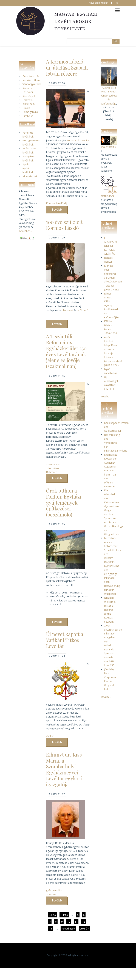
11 (76, 921)
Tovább (59, 211)
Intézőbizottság (31, 80)
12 (84, 921)
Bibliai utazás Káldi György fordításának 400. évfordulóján (111, 305)
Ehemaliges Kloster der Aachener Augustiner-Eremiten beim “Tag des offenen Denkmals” (110, 470)
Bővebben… (25, 231)
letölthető (82, 310)
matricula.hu (108, 195)
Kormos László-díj (56, 203)
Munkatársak (29, 176)
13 (51, 928)
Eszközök (27, 100)
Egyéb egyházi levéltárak (27, 168)
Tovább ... (106, 396)
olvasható (68, 310)
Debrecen (51, 472)
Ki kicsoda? (28, 104)
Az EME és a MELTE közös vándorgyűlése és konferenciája (109, 95)
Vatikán (50, 736)
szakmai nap (53, 464)
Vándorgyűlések (31, 84)
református (52, 468)
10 (69, 921)
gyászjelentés (54, 890)
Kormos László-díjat (78, 140)
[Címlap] (57, 21)
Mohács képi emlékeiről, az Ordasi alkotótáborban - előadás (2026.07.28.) (113, 277)
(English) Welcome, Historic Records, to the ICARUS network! (110, 609)
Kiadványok (29, 96)
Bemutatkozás (30, 76)
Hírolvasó (27, 116)
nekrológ (51, 894)
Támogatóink (30, 112)
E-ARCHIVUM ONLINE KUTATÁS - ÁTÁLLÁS (110, 245)
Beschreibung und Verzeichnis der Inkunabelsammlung (115, 442)
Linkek (26, 108)
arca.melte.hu (108, 146)
